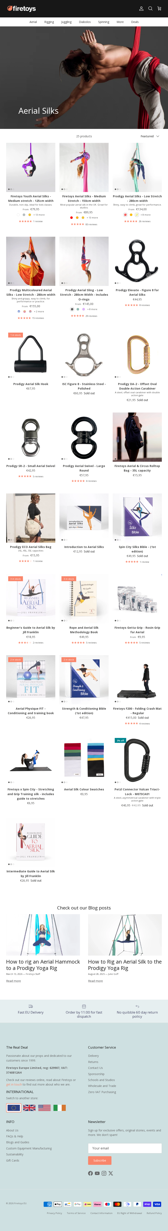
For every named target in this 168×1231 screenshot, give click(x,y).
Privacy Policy (54, 1213)
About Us (12, 1130)
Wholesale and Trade (102, 1086)
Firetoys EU (20, 1203)
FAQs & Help (14, 1136)
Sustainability (14, 1154)
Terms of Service (76, 1213)
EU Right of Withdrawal (129, 1213)
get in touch (14, 1084)
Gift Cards (12, 1160)
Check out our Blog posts (84, 908)
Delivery (93, 1056)
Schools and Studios (101, 1080)
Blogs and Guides (17, 1142)
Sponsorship (96, 1074)
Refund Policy (154, 1213)
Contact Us (95, 1068)
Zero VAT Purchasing (102, 1092)
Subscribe (99, 1160)
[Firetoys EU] (21, 8)
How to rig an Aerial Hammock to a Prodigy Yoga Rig (43, 964)
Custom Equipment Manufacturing (29, 1148)
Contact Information (101, 1213)
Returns (93, 1062)
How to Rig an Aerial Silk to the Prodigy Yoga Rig (125, 964)
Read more (13, 981)
